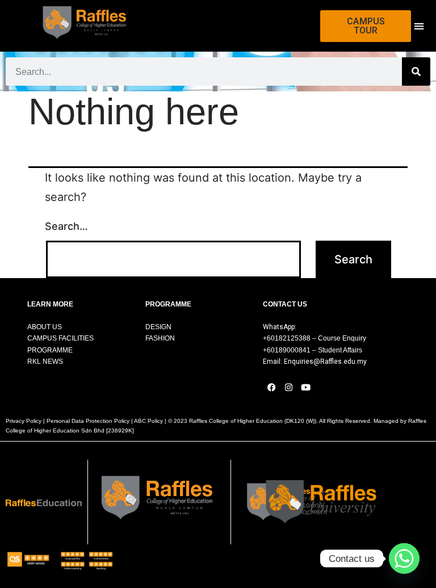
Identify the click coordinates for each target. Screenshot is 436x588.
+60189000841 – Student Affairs (312, 350)
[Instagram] (288, 387)
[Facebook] (271, 387)
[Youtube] (305, 387)
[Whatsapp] (404, 558)
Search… (66, 226)
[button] (418, 25)
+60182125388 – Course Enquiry (314, 338)
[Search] (416, 71)
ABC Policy (148, 421)
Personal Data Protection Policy (88, 421)
